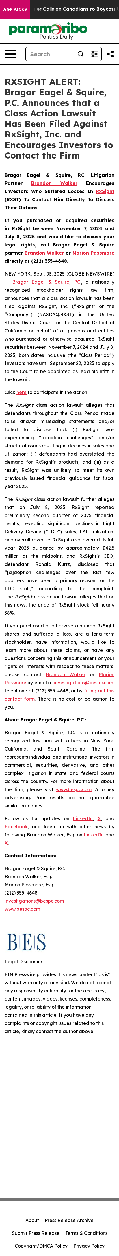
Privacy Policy (89, 1246)
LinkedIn (83, 818)
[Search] (81, 54)
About (32, 1220)
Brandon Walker (65, 674)
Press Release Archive (69, 1220)
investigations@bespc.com (83, 682)
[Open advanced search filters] (94, 54)
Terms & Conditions (86, 1233)
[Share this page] (110, 54)
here (21, 392)
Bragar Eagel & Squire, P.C (46, 282)
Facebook (16, 826)
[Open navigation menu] (10, 54)
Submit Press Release (36, 1233)
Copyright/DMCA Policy (41, 1246)
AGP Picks (15, 9)
